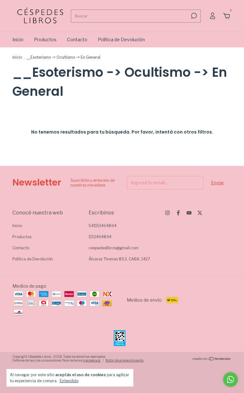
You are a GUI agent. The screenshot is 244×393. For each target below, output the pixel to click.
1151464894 (100, 236)
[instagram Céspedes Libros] (167, 212)
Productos (45, 39)
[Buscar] (193, 16)
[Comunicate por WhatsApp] (230, 379)
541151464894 (103, 225)
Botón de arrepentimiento (124, 360)
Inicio (18, 39)
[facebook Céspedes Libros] (178, 212)
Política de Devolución (121, 39)
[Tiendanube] (212, 359)
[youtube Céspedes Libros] (189, 212)
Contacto (77, 39)
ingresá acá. (92, 360)
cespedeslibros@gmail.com (114, 248)
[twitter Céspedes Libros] (199, 212)
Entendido (69, 380)
